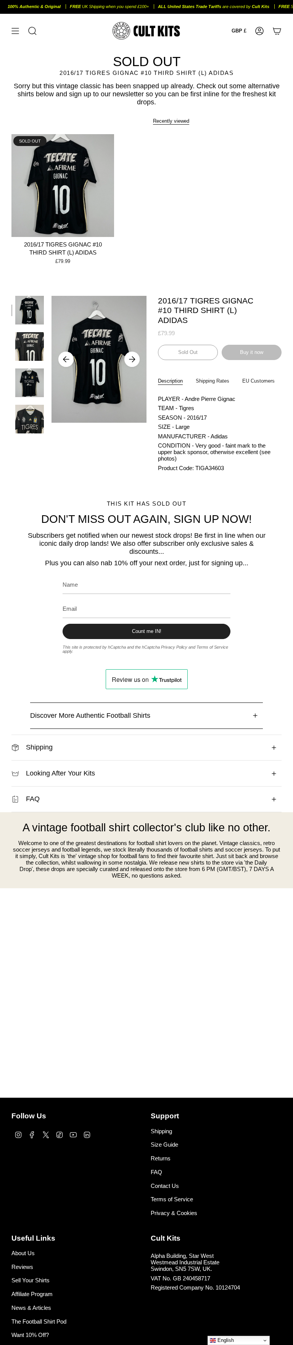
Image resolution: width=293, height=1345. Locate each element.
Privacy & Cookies (174, 1213)
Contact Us (165, 1186)
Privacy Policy (174, 647)
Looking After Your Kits (60, 773)
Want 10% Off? (30, 1335)
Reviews (22, 1267)
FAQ (33, 799)
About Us (23, 1253)
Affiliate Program (32, 1294)
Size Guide (164, 1144)
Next (132, 359)
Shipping (39, 747)
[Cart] (277, 31)
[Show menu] (15, 31)
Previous (66, 359)
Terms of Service (212, 647)
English (225, 1340)
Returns (161, 1158)
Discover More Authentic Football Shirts (90, 715)
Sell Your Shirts (30, 1280)
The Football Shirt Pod (38, 1321)
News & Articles (31, 1307)
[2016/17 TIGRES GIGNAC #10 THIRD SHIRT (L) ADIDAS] (62, 185)
